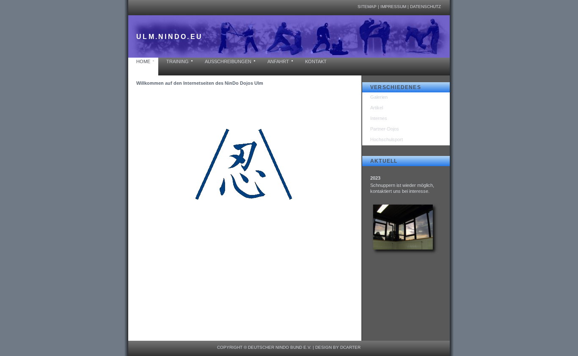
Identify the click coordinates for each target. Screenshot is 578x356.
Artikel (376, 107)
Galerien (379, 97)
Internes (378, 118)
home (143, 61)
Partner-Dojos (384, 128)
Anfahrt (278, 61)
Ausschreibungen (228, 61)
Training (177, 61)
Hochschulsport (386, 139)
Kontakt (316, 61)
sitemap (367, 6)
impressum (393, 6)
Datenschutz (425, 6)
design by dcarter (338, 347)
